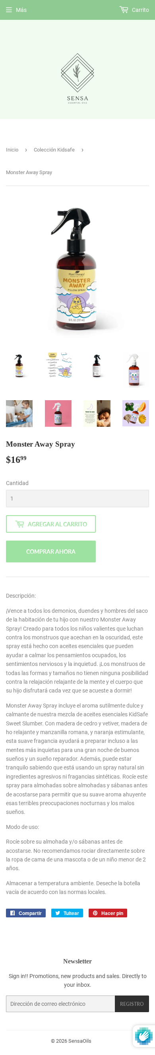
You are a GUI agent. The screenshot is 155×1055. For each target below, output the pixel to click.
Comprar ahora (51, 551)
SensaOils (79, 1041)
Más (21, 10)
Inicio (12, 150)
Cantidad (17, 483)
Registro (132, 1004)
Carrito (140, 10)
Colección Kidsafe (54, 150)
